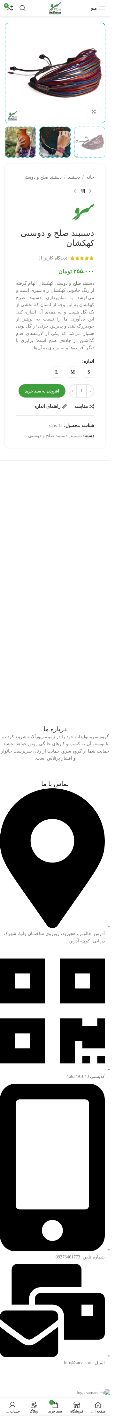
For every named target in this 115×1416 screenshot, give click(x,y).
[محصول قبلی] (90, 191)
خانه (90, 177)
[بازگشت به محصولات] (83, 191)
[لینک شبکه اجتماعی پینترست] (37, 774)
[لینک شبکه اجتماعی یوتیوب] (47, 774)
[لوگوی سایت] (55, 7)
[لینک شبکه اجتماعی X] (65, 774)
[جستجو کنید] (22, 8)
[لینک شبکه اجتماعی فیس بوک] (74, 774)
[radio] (88, 372)
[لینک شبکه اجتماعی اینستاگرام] (56, 774)
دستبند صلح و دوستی (42, 177)
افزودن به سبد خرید (42, 391)
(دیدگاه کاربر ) (53, 258)
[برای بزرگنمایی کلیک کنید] (93, 111)
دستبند (74, 177)
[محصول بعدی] (75, 191)
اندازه (89, 361)
